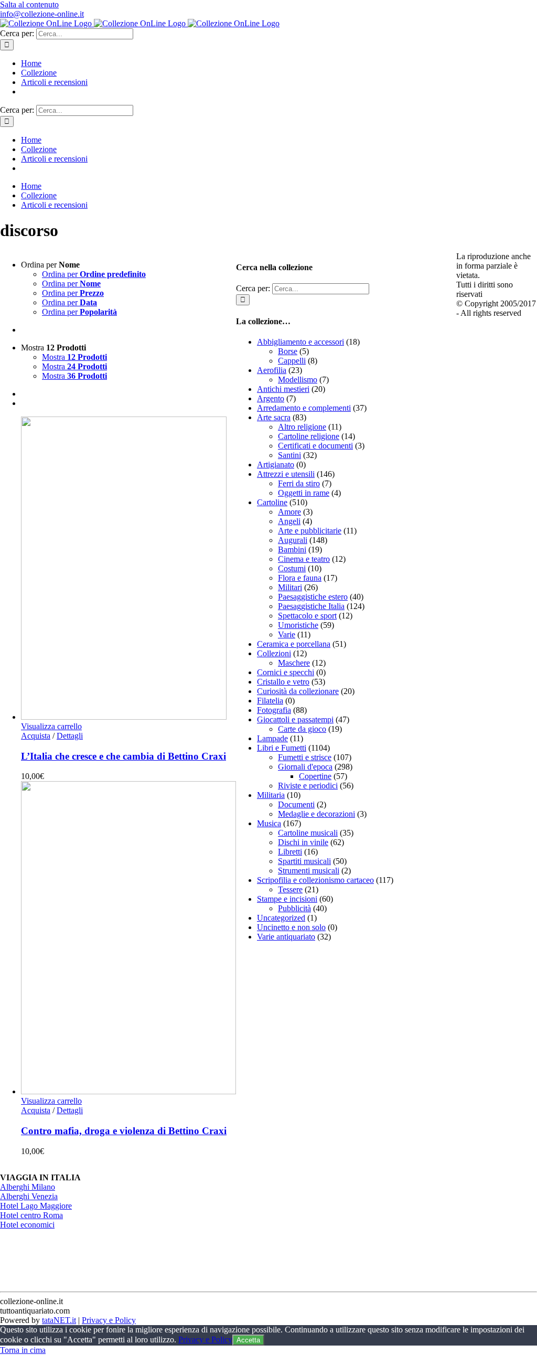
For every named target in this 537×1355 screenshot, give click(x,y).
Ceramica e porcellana (293, 643)
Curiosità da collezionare (298, 691)
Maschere (294, 662)
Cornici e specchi (285, 672)
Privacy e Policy (109, 1320)
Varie (286, 634)
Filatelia (270, 700)
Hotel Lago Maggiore (36, 1205)
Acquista (35, 735)
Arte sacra (274, 417)
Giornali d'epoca (305, 766)
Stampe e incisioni (287, 898)
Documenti (296, 804)
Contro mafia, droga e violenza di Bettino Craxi (124, 1130)
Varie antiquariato (286, 936)
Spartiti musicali (304, 861)
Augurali (292, 540)
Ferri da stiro (299, 483)
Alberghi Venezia (29, 1196)
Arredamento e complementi (304, 407)
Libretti (290, 851)
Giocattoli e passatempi (295, 719)
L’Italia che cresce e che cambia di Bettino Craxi (123, 756)
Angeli (289, 521)
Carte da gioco (302, 728)
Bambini (292, 549)
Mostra (74, 357)
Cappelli (292, 360)
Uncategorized (281, 917)
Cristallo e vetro (283, 681)
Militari (290, 587)
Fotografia (274, 710)
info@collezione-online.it (42, 13)
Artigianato (275, 464)
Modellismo (297, 379)
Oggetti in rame (303, 492)
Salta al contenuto (29, 4)
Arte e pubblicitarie (309, 530)
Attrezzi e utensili (286, 474)
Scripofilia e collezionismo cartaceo (315, 880)
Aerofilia (271, 370)
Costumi (292, 568)
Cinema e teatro (304, 558)
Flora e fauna (299, 577)
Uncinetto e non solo (291, 927)
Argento (270, 398)
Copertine (315, 776)
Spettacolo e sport (307, 615)
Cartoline (272, 502)
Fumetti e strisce (304, 757)
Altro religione (302, 426)
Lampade (272, 738)
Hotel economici (27, 1224)
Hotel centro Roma (31, 1215)
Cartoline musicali (308, 832)
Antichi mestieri (283, 389)
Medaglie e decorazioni (316, 813)
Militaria (271, 795)
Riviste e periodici (308, 785)
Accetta (248, 1340)
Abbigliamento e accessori (300, 341)
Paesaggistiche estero (313, 596)
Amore (289, 511)
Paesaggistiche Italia (311, 606)
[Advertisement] (314, 1015)
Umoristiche (298, 625)
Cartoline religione (308, 436)
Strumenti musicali (308, 870)
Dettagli (70, 735)
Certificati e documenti (315, 445)
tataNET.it (59, 1320)
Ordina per (94, 274)
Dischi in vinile (303, 842)
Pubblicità (294, 908)
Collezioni (274, 653)
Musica (269, 823)
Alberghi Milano (27, 1186)
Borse (287, 351)
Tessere (290, 889)
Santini (289, 455)
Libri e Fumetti (281, 747)
